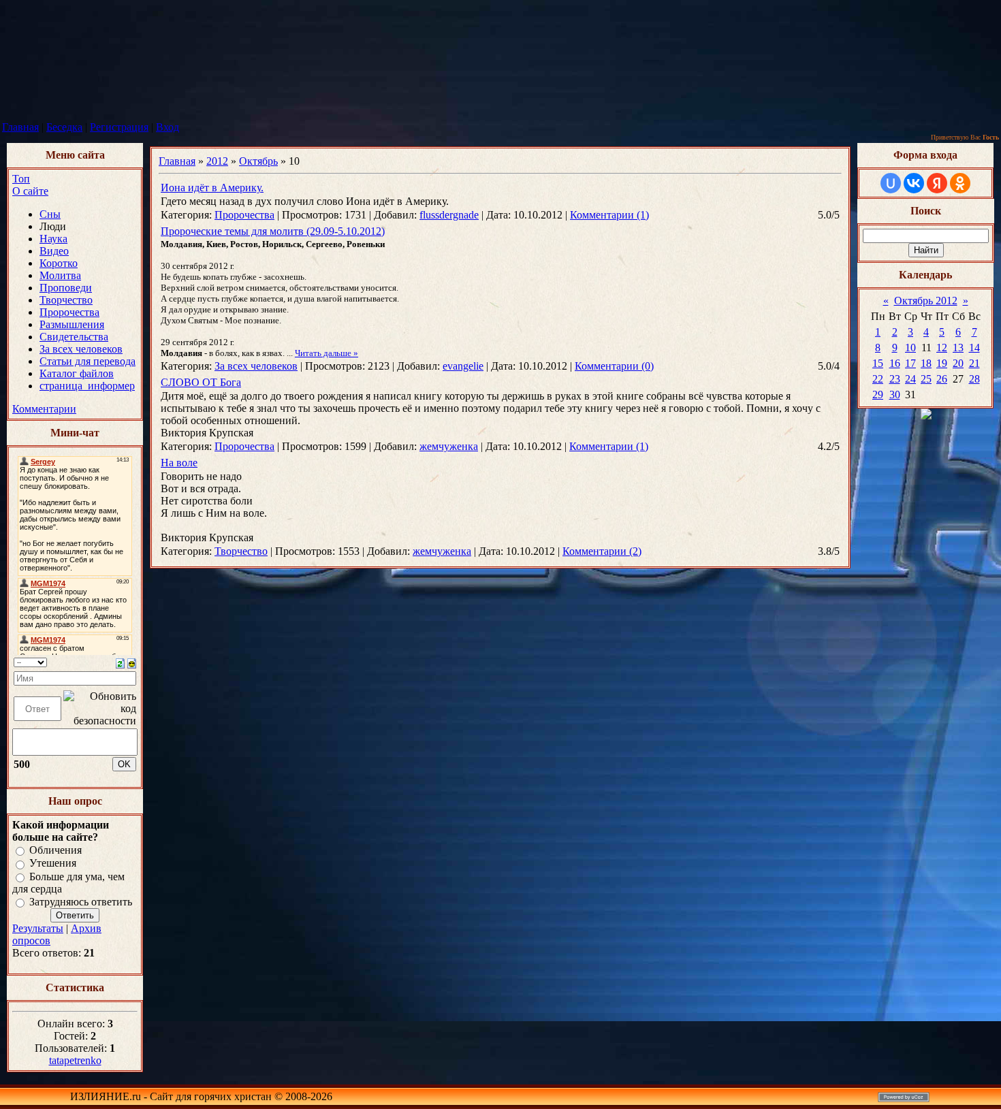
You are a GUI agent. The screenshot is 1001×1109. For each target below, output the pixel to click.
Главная (20, 127)
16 (894, 363)
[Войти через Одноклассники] (960, 183)
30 (894, 394)
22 (877, 379)
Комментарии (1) (609, 215)
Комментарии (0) (614, 366)
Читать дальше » (326, 353)
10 (910, 347)
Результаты (37, 928)
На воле (179, 462)
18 (926, 363)
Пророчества (244, 215)
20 (958, 363)
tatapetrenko (75, 1060)
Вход (167, 127)
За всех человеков (256, 366)
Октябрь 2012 (925, 300)
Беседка (64, 127)
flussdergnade (449, 215)
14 (974, 347)
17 (910, 363)
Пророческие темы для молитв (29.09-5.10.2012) (273, 231)
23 (894, 379)
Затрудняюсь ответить (80, 901)
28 (974, 379)
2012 (217, 161)
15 (877, 363)
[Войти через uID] (890, 183)
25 (926, 379)
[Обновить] (120, 662)
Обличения (55, 850)
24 (910, 379)
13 (958, 347)
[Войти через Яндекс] (937, 183)
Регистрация (119, 127)
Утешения (52, 863)
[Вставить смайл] (131, 662)
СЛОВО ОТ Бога (201, 382)
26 (941, 379)
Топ (21, 178)
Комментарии (44, 409)
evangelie (463, 366)
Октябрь (258, 161)
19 (941, 363)
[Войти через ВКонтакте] (914, 183)
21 (974, 363)
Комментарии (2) (601, 551)
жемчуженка (448, 446)
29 (877, 394)
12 (941, 347)
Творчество (241, 551)
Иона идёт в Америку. (212, 187)
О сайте (30, 191)
